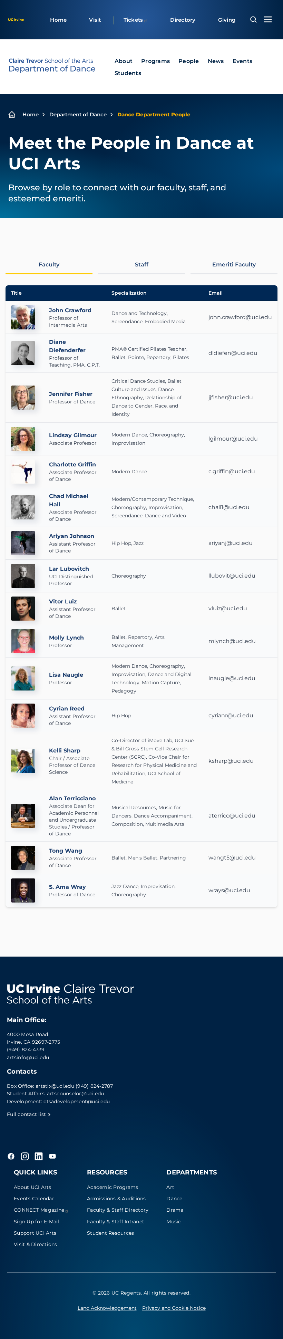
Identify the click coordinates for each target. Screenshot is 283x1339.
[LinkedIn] (39, 1156)
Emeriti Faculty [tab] (234, 264)
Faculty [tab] (49, 264)
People (188, 61)
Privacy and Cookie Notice (174, 1308)
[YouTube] (52, 1156)
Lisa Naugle (66, 675)
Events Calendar (34, 1198)
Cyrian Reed (67, 708)
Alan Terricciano (72, 798)
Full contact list (27, 1114)
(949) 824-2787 (94, 1086)
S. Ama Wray (67, 887)
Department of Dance (78, 114)
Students (128, 73)
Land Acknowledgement (107, 1308)
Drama (174, 1210)
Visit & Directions (35, 1244)
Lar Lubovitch (69, 569)
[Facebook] (11, 1156)
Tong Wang (65, 850)
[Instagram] (25, 1156)
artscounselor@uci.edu (75, 1093)
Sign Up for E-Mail (36, 1222)
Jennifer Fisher (70, 394)
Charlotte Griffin (72, 464)
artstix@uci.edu (55, 1086)
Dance (174, 1198)
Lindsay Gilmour (73, 435)
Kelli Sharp (64, 750)
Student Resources (110, 1233)
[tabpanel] (141, 596)
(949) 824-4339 (26, 1049)
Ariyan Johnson (71, 536)
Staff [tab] (141, 264)
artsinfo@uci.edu (28, 1057)
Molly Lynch (66, 637)
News (216, 61)
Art (170, 1187)
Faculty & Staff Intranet (115, 1222)
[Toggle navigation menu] (268, 19)
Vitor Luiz (63, 601)
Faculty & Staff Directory (117, 1210)
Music (173, 1222)
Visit (95, 20)
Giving (227, 20)
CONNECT (39, 1210)
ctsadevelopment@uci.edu (76, 1101)
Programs (155, 61)
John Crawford (70, 310)
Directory (182, 20)
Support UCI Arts (35, 1233)
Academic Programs (112, 1187)
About (124, 61)
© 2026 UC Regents (116, 1293)
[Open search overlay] (253, 19)
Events (243, 61)
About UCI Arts (32, 1187)
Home (58, 20)
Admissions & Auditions (116, 1198)
